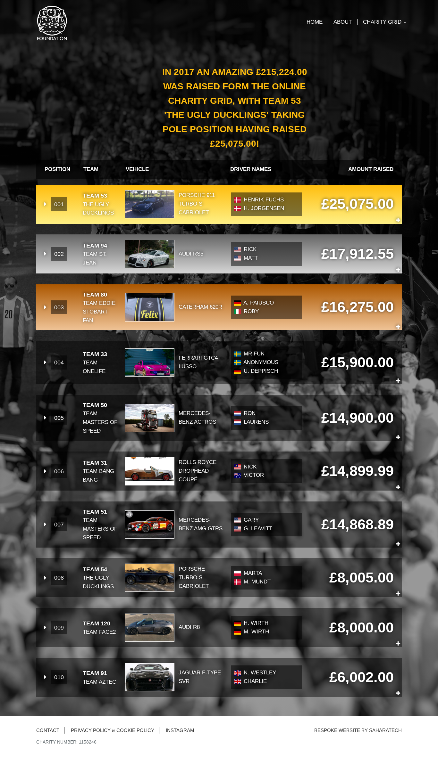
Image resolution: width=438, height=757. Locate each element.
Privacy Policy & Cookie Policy (112, 730)
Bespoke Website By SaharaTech (358, 730)
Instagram (180, 730)
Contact (47, 730)
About (342, 22)
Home (315, 22)
